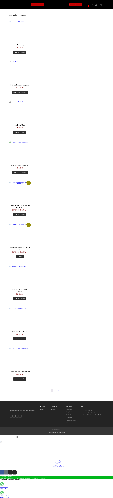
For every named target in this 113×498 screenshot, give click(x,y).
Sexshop (54, 406)
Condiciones (69, 417)
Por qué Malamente (70, 412)
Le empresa (69, 409)
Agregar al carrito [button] (20, 52)
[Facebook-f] (11, 4)
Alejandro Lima (62, 432)
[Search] (17, 437)
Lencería (42, 406)
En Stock (42, 409)
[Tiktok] (15, 4)
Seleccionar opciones (19, 92)
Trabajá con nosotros (71, 420)
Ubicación (68, 414)
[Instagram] (19, 4)
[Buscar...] (92, 4)
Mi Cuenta (68, 423)
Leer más (20, 256)
